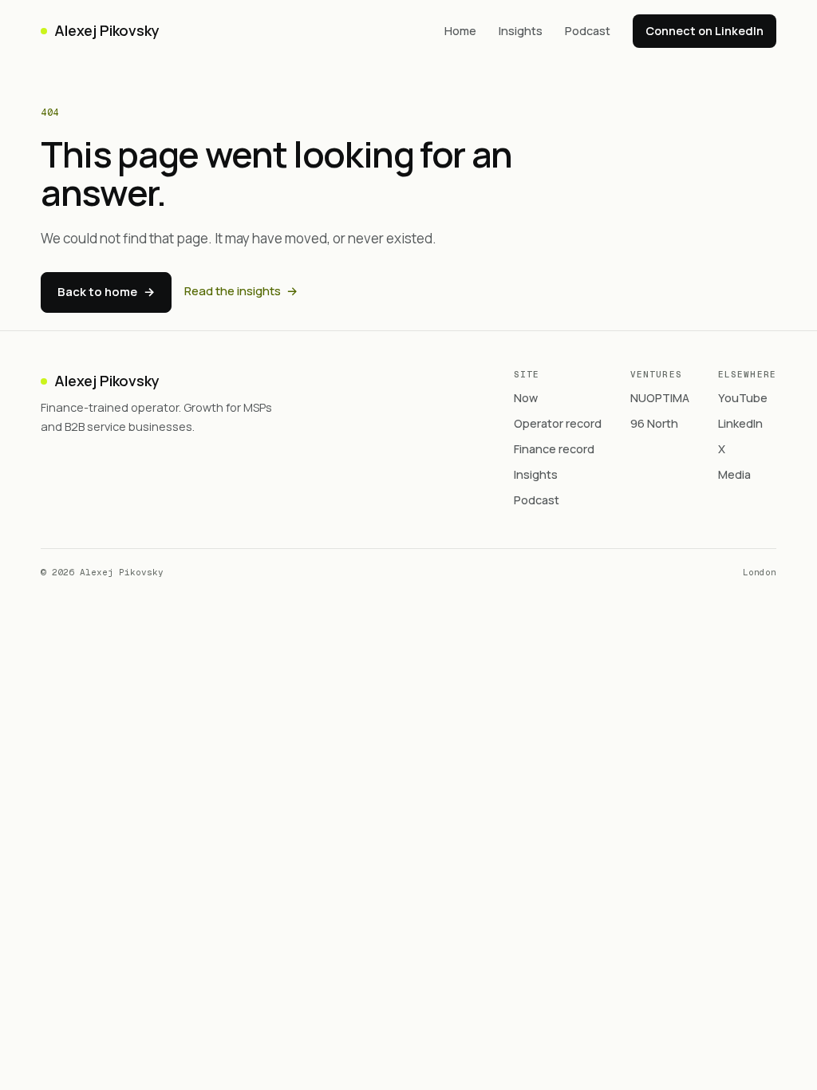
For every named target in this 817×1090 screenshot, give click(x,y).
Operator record (558, 423)
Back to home (106, 291)
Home (460, 30)
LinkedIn (740, 423)
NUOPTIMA (659, 397)
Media (734, 474)
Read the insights (241, 290)
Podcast (587, 30)
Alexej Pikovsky (106, 30)
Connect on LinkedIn (704, 30)
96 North (654, 423)
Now (526, 397)
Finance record (554, 448)
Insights (521, 30)
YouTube (743, 397)
